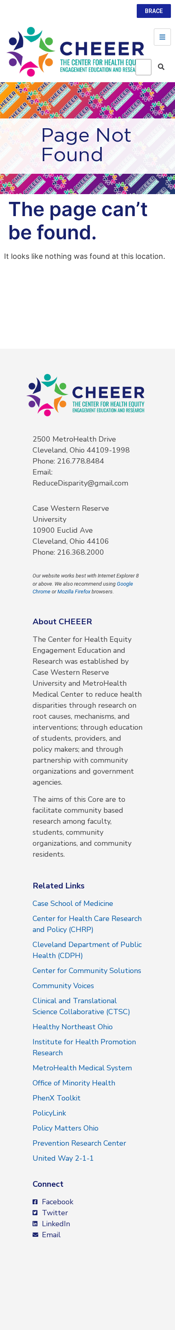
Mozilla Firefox (73, 591)
